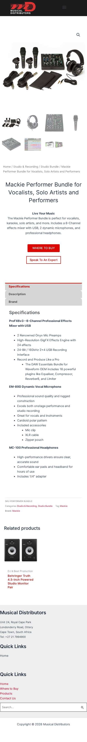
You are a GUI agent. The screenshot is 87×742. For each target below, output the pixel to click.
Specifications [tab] (19, 286)
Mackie (63, 506)
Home (7, 166)
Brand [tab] (13, 302)
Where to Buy (9, 688)
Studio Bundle (50, 166)
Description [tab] (17, 294)
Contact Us (8, 698)
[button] (64, 7)
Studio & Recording (25, 166)
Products (6, 693)
